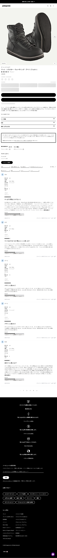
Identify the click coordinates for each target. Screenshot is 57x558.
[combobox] (5, 167)
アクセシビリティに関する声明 (25, 502)
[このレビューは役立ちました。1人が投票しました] (52, 218)
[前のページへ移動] (20, 390)
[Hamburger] (53, 5)
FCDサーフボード (6, 527)
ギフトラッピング (9, 502)
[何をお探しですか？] (47, 5)
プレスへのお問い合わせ (8, 516)
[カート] (50, 5)
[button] (28, 36)
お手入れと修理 (8, 498)
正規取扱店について (20, 527)
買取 (38, 498)
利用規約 (15, 481)
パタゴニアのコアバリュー (8, 533)
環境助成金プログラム (8, 536)
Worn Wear (5, 525)
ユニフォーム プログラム (21, 525)
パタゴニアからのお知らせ (21, 516)
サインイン (29, 498)
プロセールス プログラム (21, 522)
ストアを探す (22, 494)
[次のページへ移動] (37, 390)
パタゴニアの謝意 (19, 514)
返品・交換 (19, 498)
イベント (5, 522)
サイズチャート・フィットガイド (38, 494)
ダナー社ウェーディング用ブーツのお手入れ (23, 140)
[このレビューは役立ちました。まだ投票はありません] (52, 299)
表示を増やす (47, 210)
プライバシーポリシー (8, 481)
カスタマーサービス (9, 494)
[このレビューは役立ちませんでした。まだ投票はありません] (54, 218)
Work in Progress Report (8, 530)
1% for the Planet (7, 538)
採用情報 (5, 519)
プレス (4, 514)
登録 (6, 477)
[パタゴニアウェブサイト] (6, 6)
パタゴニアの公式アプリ (21, 519)
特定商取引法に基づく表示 (21, 536)
